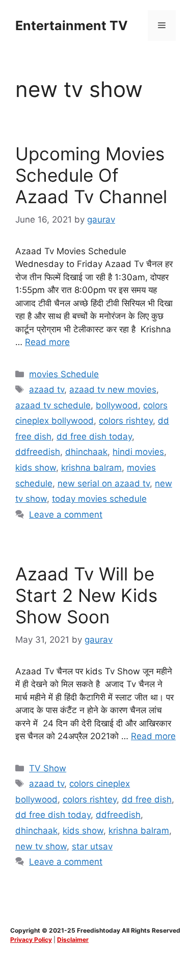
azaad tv (46, 389)
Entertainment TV (71, 25)
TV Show (47, 768)
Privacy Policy (31, 939)
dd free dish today (94, 436)
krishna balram (91, 467)
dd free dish (147, 799)
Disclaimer (73, 939)
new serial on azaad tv (104, 483)
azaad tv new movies (112, 389)
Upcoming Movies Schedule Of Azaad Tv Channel (91, 175)
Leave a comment (65, 514)
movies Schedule (64, 374)
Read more (47, 342)
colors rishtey (126, 421)
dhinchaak (86, 452)
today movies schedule (99, 499)
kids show (35, 467)
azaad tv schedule (53, 405)
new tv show (41, 846)
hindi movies (138, 452)
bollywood (117, 405)
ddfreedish (37, 452)
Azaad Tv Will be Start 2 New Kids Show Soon (86, 595)
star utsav (92, 846)
